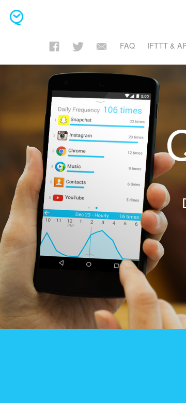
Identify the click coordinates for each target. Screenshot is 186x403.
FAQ (127, 45)
